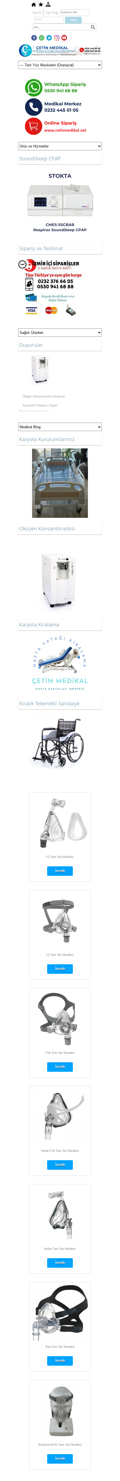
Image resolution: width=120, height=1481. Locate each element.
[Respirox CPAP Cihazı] (60, 203)
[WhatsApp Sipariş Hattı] (60, 81)
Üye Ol (36, 12)
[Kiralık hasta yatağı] (60, 636)
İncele (60, 871)
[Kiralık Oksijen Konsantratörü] (60, 579)
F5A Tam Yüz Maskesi (60, 1053)
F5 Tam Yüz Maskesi (60, 955)
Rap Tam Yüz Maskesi (60, 1347)
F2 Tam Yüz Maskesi (60, 857)
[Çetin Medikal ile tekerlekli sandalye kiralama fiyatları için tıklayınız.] (60, 742)
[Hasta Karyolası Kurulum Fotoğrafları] (60, 483)
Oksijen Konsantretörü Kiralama (44, 394)
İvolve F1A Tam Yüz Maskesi (60, 1151)
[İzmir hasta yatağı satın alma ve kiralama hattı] (50, 260)
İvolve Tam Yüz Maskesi (60, 1249)
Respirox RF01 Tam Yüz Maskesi (60, 1445)
